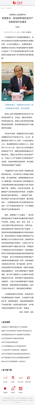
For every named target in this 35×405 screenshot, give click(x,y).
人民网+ (13, 382)
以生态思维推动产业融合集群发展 (12, 338)
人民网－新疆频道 (26, 32)
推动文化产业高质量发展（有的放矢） (14, 361)
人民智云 (12, 392)
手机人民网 (20, 382)
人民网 (2, 8)
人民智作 (20, 392)
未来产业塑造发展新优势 (9, 342)
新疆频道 (8, 8)
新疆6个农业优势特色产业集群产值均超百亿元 (16, 331)
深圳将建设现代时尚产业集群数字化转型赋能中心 (17, 334)
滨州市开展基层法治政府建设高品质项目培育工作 (17, 354)
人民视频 (5, 392)
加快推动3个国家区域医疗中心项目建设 (14, 327)
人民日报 (5, 382)
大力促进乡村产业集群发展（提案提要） (14, 350)
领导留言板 (28, 382)
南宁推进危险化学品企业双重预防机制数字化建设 (17, 357)
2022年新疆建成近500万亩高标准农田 (13, 346)
